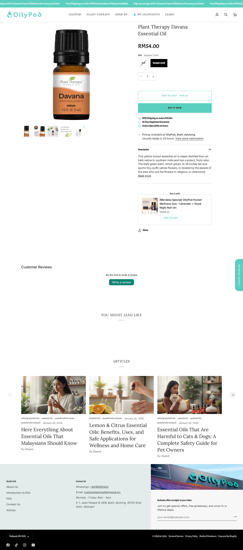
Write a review (121, 282)
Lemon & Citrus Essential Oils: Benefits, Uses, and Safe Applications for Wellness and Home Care (118, 435)
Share (145, 230)
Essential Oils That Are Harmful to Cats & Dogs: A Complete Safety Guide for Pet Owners (187, 439)
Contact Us (13, 504)
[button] (98, 14)
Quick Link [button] (11, 481)
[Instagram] (24, 545)
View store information (189, 138)
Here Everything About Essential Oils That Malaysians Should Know (49, 436)
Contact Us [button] (81, 481)
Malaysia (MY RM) (17, 536)
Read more (144, 175)
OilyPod (158, 536)
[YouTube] (33, 545)
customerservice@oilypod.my (102, 492)
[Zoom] (28, 117)
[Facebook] (8, 545)
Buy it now (175, 107)
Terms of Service (175, 536)
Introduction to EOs (18, 492)
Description (143, 149)
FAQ (9, 498)
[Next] (233, 395)
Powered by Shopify (227, 536)
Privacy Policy (191, 536)
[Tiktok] (16, 545)
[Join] (234, 517)
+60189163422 (99, 486)
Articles (11, 510)
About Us (12, 486)
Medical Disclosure (207, 536)
